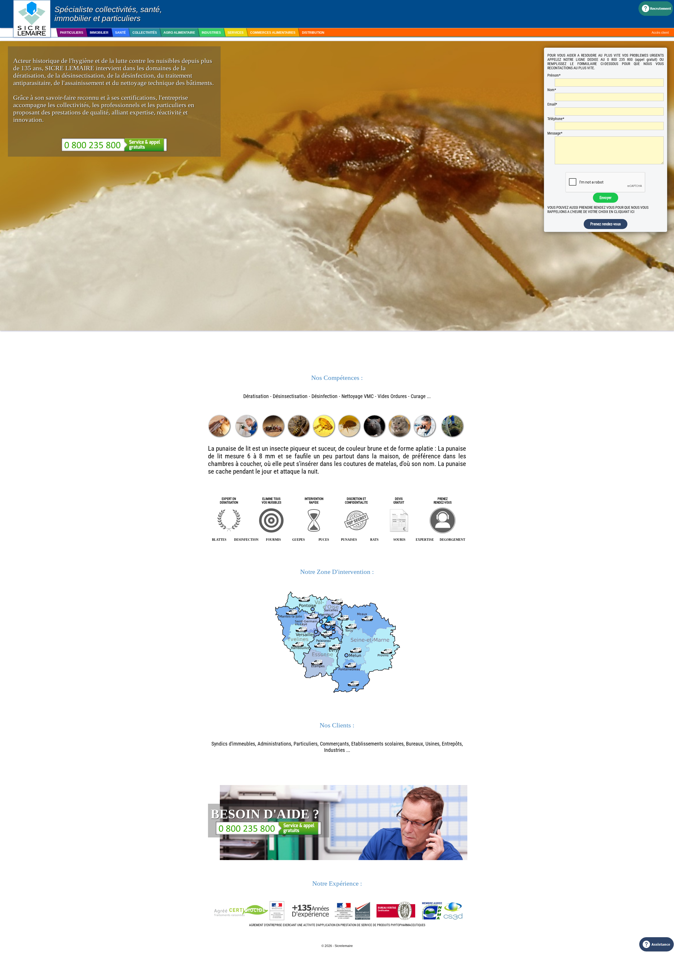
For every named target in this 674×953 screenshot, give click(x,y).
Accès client (660, 32)
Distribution (313, 32)
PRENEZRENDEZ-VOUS (443, 500)
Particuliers (71, 32)
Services (235, 32)
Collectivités (144, 32)
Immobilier (99, 32)
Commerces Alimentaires (272, 32)
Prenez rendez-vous (605, 224)
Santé (120, 32)
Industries (211, 32)
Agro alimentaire (179, 32)
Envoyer (605, 197)
